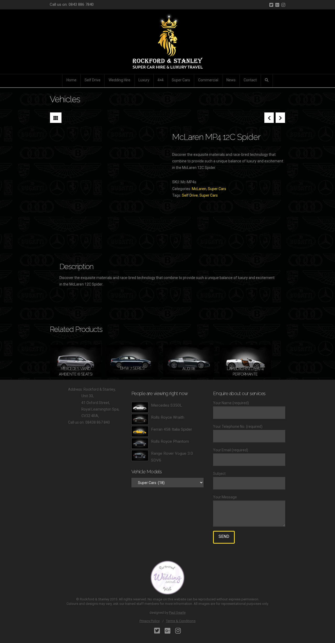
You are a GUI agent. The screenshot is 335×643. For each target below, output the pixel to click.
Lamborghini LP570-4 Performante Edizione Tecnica (245, 374)
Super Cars (217, 189)
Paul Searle (177, 612)
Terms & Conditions (181, 621)
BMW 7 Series (132, 368)
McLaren (199, 189)
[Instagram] (283, 5)
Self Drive (190, 195)
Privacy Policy (149, 621)
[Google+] (277, 5)
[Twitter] (271, 5)
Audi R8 (188, 369)
